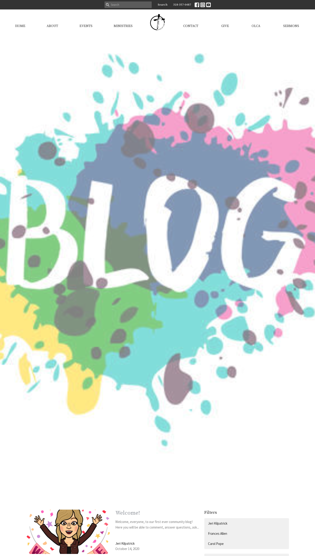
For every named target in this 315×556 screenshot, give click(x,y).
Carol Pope (216, 543)
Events (86, 26)
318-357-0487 (182, 4)
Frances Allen (217, 533)
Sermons (291, 26)
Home (20, 26)
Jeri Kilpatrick (217, 523)
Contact (190, 26)
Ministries (123, 26)
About (52, 26)
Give (225, 26)
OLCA (256, 26)
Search (162, 4)
